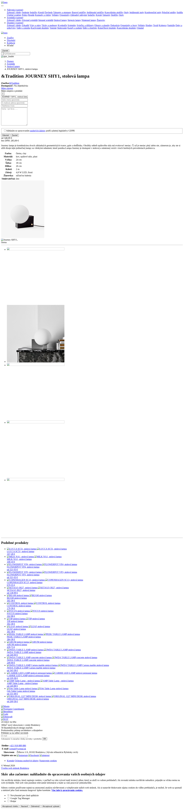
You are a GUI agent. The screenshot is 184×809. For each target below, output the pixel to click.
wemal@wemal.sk (17, 748)
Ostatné (140, 28)
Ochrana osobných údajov (27, 760)
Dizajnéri (11, 40)
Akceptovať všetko (10, 806)
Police (25, 15)
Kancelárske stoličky (114, 12)
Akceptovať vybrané (51, 806)
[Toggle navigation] (2, 5)
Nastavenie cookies (48, 760)
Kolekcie (11, 43)
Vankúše (171, 25)
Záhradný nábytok (78, 15)
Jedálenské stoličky (95, 12)
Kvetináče (62, 25)
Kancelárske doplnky (126, 28)
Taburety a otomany (62, 12)
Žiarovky (101, 20)
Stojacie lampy (74, 20)
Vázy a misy (35, 25)
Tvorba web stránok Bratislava (15, 768)
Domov (10, 61)
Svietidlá (11, 64)
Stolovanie (62, 28)
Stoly (126, 12)
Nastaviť (24, 806)
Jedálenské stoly (136, 12)
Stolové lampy (60, 20)
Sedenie (25, 12)
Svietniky (72, 25)
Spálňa (180, 12)
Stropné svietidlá (45, 20)
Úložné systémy (14, 15)
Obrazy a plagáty (102, 25)
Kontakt (10, 760)
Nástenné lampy (89, 20)
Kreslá (41, 12)
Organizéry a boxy (128, 25)
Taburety (106, 15)
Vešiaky (55, 15)
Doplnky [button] (15, 23)
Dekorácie (115, 25)
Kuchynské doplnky (40, 28)
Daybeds (49, 12)
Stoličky (114, 15)
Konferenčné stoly (153, 12)
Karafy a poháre (74, 28)
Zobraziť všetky (14, 12)
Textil (155, 25)
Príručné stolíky (169, 12)
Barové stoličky (79, 12)
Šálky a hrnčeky (90, 28)
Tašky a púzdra (23, 28)
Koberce (163, 25)
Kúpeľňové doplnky (107, 28)
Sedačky (34, 12)
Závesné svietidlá (30, 20)
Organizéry (65, 15)
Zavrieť (5, 51)
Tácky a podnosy (49, 25)
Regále (31, 15)
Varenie (53, 28)
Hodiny (149, 25)
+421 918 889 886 (17, 745)
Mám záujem (7, 88)
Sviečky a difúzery (85, 25)
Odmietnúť (35, 806)
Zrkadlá (25, 25)
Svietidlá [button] (15, 17)
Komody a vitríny (43, 15)
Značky (10, 37)
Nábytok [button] (15, 10)
